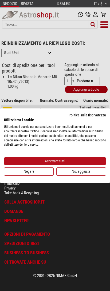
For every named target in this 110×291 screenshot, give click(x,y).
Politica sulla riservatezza (87, 115)
